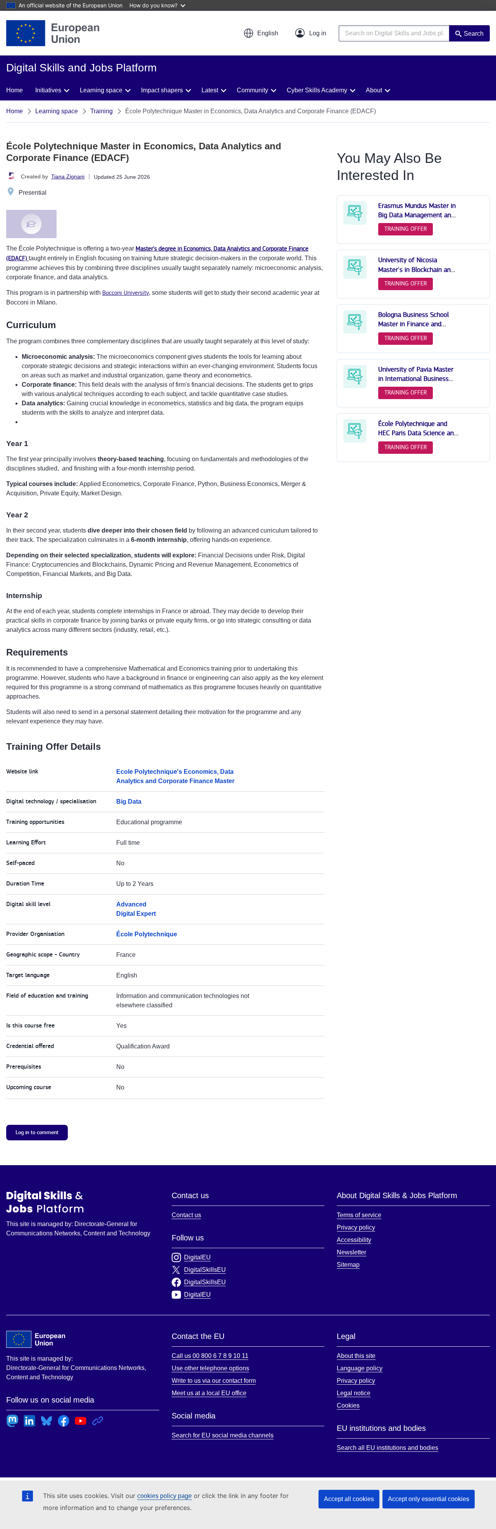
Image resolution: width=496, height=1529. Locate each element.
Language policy (359, 1368)
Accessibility (354, 1240)
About (374, 90)
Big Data (128, 801)
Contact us (186, 1215)
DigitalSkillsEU (205, 1269)
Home (14, 90)
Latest (210, 90)
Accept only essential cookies (428, 1499)
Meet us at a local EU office (209, 1393)
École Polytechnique (146, 934)
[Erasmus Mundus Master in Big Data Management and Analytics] (355, 223)
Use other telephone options (210, 1368)
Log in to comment (37, 1132)
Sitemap (348, 1264)
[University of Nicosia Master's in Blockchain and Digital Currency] (355, 277)
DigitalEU (197, 1257)
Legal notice (353, 1393)
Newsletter (351, 1252)
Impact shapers (162, 90)
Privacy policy (356, 1227)
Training (101, 111)
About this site (356, 1356)
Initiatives (48, 90)
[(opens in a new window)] (52, 33)
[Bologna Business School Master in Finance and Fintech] (355, 332)
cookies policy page (164, 1496)
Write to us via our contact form (214, 1380)
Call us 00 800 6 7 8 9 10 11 (210, 1356)
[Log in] (310, 33)
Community (252, 90)
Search (474, 33)
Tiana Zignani (67, 176)
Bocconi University (125, 293)
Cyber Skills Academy (317, 90)
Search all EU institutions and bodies (387, 1447)
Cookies (348, 1405)
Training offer (405, 229)
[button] (260, 33)
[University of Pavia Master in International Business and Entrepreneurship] (355, 386)
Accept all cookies (349, 1499)
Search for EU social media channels (223, 1435)
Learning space (101, 90)
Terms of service (359, 1215)
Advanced (131, 904)
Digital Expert (136, 913)
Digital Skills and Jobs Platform (45, 1201)
